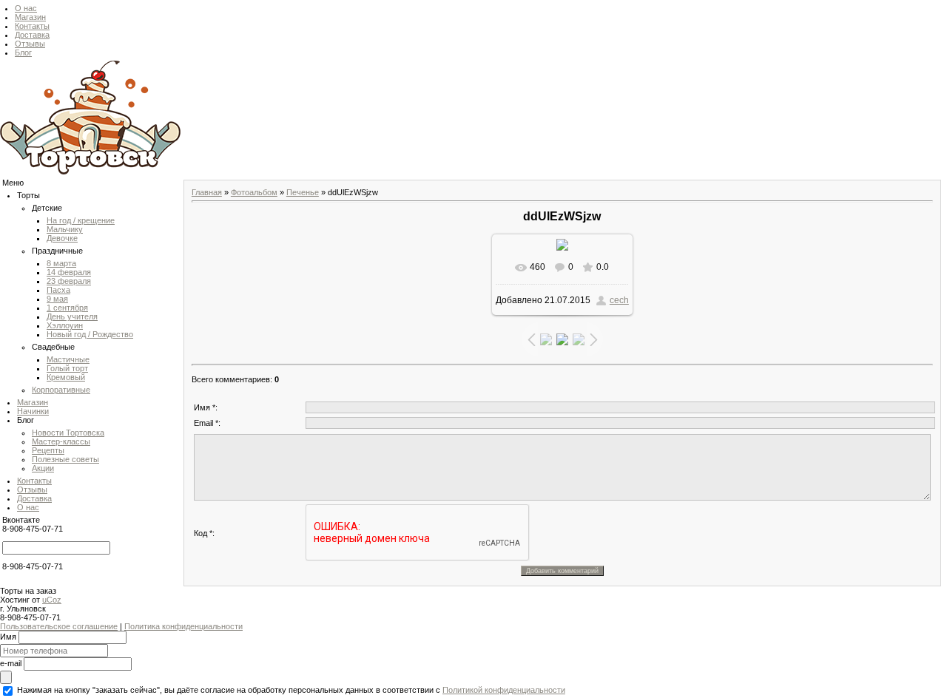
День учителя (72, 316)
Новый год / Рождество (90, 334)
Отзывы (30, 43)
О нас (26, 8)
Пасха (58, 289)
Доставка (32, 34)
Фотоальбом (254, 192)
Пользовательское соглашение (59, 626)
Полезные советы (65, 459)
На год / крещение (81, 220)
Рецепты (48, 450)
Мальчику (65, 229)
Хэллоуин (65, 325)
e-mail (10, 662)
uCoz (51, 599)
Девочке (62, 238)
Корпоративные (61, 389)
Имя (8, 635)
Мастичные (68, 359)
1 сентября (67, 307)
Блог (23, 52)
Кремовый (66, 377)
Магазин (30, 17)
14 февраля (69, 272)
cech (619, 300)
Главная (207, 192)
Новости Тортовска (68, 432)
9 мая (57, 298)
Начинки (33, 411)
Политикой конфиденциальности (503, 689)
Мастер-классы (61, 441)
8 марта (61, 263)
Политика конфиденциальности (183, 626)
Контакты (32, 25)
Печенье (302, 192)
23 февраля (69, 281)
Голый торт (67, 368)
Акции (43, 468)
